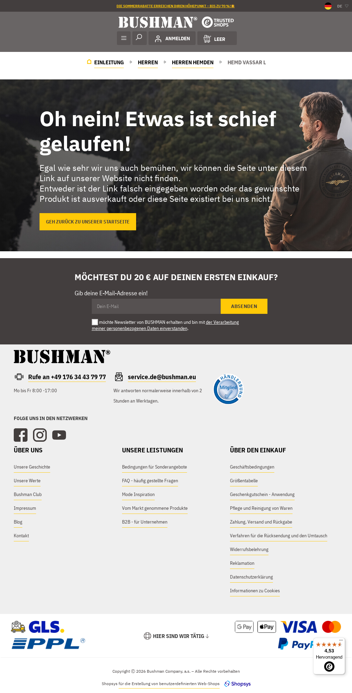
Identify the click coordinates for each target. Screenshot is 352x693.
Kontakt (21, 535)
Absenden (244, 306)
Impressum (25, 508)
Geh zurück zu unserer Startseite (88, 222)
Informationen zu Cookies (255, 590)
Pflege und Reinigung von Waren (261, 508)
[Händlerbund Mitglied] (228, 403)
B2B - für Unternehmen (144, 522)
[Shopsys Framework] (236, 683)
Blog (18, 522)
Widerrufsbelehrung (249, 549)
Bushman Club (28, 494)
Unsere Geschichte (32, 467)
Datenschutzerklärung (251, 577)
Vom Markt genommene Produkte (155, 508)
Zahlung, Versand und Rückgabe (261, 522)
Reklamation (242, 563)
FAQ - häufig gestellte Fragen (150, 480)
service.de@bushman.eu (162, 377)
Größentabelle (244, 480)
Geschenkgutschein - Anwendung (262, 494)
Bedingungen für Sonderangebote (154, 467)
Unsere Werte (27, 480)
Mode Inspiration (138, 494)
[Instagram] (40, 435)
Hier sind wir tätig (178, 635)
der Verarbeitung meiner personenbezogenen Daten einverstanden (165, 325)
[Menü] (341, 642)
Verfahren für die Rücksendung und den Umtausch (278, 535)
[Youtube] (59, 435)
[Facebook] (21, 435)
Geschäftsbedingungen (252, 467)
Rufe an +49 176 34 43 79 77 (67, 377)
